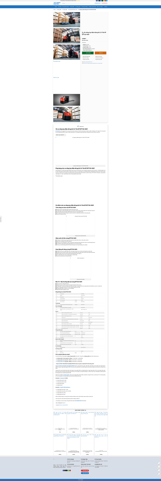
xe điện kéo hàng (89, 63)
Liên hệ (105, 6)
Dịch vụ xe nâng (100, 6)
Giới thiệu (60, 6)
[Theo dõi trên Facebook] (96, 0)
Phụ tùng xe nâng (84, 6)
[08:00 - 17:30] (57, 0)
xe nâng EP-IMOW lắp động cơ (64, 387)
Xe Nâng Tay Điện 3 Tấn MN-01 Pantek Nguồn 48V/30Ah (101, 429)
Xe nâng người (77, 6)
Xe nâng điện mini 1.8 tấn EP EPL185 (101, 451)
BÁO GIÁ (101, 52)
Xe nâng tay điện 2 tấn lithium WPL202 (60, 429)
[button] (1, 219)
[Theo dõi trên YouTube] (105, 0)
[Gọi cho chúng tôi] (104, 0)
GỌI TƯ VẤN (88, 52)
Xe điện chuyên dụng (92, 6)
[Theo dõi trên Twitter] (101, 0)
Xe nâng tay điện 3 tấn (61, 361)
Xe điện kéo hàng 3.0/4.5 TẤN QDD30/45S (87, 452)
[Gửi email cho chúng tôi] (102, 0)
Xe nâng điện (72, 6)
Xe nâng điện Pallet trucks (72, 9)
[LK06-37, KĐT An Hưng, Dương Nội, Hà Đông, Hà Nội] (53, 0)
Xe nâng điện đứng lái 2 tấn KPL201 (60, 451)
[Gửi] (89, 3)
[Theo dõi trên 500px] (106, 0)
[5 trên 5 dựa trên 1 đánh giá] (94, 37)
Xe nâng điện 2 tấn (94, 63)
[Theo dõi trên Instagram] (98, 0)
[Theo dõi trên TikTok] (99, 0)
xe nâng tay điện (100, 63)
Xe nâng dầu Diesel (65, 6)
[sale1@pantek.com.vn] (55, 0)
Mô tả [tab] (78, 126)
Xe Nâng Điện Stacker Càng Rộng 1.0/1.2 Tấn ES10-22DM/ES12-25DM (73, 452)
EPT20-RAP (85, 63)
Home (56, 6)
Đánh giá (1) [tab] (82, 126)
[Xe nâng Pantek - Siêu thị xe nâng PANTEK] (56, 3)
